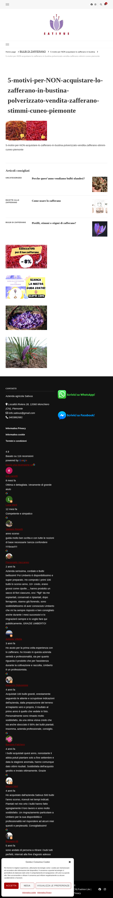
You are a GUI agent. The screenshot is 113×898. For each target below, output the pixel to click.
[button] (69, 862)
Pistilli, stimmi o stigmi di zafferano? (54, 223)
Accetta (11, 885)
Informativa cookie (29, 893)
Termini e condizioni (16, 441)
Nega (27, 885)
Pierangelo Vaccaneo (17, 562)
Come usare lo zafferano (46, 200)
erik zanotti (12, 476)
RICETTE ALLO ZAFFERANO (12, 201)
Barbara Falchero (15, 744)
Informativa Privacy (44, 893)
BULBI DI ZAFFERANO (33, 51)
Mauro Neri (12, 786)
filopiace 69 (12, 841)
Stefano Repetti (14, 529)
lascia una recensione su (19, 464)
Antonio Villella (14, 639)
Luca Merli (11, 505)
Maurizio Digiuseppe (17, 685)
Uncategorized (14, 178)
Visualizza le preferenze (53, 885)
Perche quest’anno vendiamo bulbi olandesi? (58, 178)
